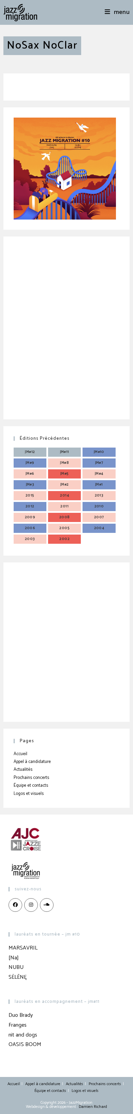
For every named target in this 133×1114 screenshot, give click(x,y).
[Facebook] (15, 905)
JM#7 (99, 463)
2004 (99, 528)
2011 (64, 506)
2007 (99, 517)
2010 (99, 506)
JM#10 (99, 452)
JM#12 (30, 452)
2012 (30, 506)
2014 (64, 495)
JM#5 (64, 474)
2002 (64, 539)
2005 (64, 528)
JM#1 (99, 485)
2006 (30, 528)
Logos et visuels (29, 793)
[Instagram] (31, 905)
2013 (99, 495)
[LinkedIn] (47, 905)
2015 (30, 495)
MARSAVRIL (23, 948)
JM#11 (64, 452)
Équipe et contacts (31, 785)
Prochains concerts (31, 777)
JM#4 (99, 474)
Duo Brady (21, 1015)
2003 (30, 539)
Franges (18, 1025)
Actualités (23, 769)
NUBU (16, 967)
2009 (30, 517)
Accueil (20, 754)
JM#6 (30, 474)
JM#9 (30, 463)
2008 (64, 517)
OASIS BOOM (25, 1044)
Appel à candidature (32, 761)
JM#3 (30, 485)
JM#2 (64, 485)
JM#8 (64, 463)
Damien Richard (93, 1106)
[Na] (14, 957)
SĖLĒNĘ (18, 977)
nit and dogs (23, 1035)
